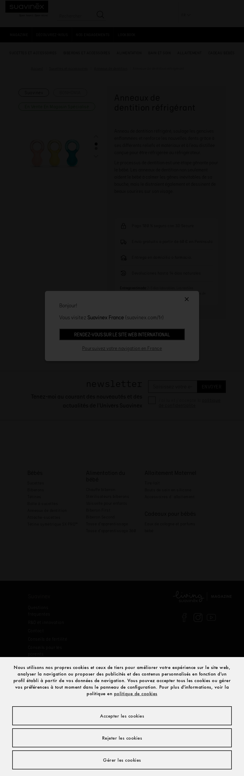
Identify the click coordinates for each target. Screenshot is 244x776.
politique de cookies (135, 693)
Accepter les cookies (122, 716)
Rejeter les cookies (122, 738)
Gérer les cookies (122, 760)
